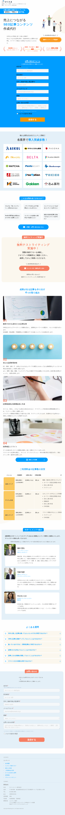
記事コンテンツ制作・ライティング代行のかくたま (14, 4)
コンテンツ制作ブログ (10, 765)
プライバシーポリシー (10, 777)
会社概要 (7, 763)
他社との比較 (8, 768)
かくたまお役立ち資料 (10, 772)
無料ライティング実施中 (50, 39)
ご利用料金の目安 (9, 770)
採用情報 (7, 775)
